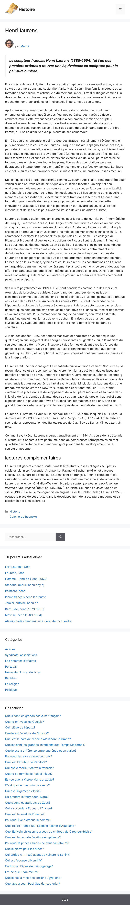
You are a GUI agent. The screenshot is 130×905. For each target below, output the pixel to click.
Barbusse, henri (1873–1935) (24, 609)
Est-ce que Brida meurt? (21, 872)
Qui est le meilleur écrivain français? (29, 768)
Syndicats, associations (21, 655)
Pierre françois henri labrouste (25, 597)
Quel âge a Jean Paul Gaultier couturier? (32, 883)
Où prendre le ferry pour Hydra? (26, 797)
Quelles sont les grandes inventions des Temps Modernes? (45, 745)
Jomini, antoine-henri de (21, 603)
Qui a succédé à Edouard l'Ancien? (28, 808)
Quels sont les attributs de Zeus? (27, 802)
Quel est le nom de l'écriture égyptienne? (33, 837)
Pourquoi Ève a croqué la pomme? (28, 820)
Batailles (11, 678)
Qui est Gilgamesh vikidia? (23, 791)
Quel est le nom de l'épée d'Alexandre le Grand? (38, 739)
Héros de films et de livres (23, 672)
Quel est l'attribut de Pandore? (26, 762)
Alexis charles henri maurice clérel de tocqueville (38, 621)
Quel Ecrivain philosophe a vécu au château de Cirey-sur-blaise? (49, 831)
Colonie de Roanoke (23, 516)
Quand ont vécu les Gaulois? (24, 721)
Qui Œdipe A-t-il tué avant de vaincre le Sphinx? (38, 854)
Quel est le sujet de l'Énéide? (25, 814)
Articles (10, 649)
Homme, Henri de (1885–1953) (26, 579)
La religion (12, 684)
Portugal (11, 666)
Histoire (27, 9)
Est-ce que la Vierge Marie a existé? (29, 779)
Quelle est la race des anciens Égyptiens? (33, 877)
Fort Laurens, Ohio (17, 566)
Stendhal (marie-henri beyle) (24, 585)
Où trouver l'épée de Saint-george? (29, 866)
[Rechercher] (60, 537)
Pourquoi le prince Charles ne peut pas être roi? (37, 843)
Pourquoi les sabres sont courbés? (28, 756)
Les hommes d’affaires (20, 661)
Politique (11, 689)
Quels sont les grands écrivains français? (33, 716)
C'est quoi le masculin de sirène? (27, 785)
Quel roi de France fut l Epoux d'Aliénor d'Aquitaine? (40, 825)
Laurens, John (14, 573)
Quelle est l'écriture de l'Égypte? (27, 733)
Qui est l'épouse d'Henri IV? (24, 860)
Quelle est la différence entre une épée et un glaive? (40, 750)
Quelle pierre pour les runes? (24, 849)
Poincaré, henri (15, 591)
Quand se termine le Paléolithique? (28, 773)
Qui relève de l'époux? (20, 727)
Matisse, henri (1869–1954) (23, 615)
